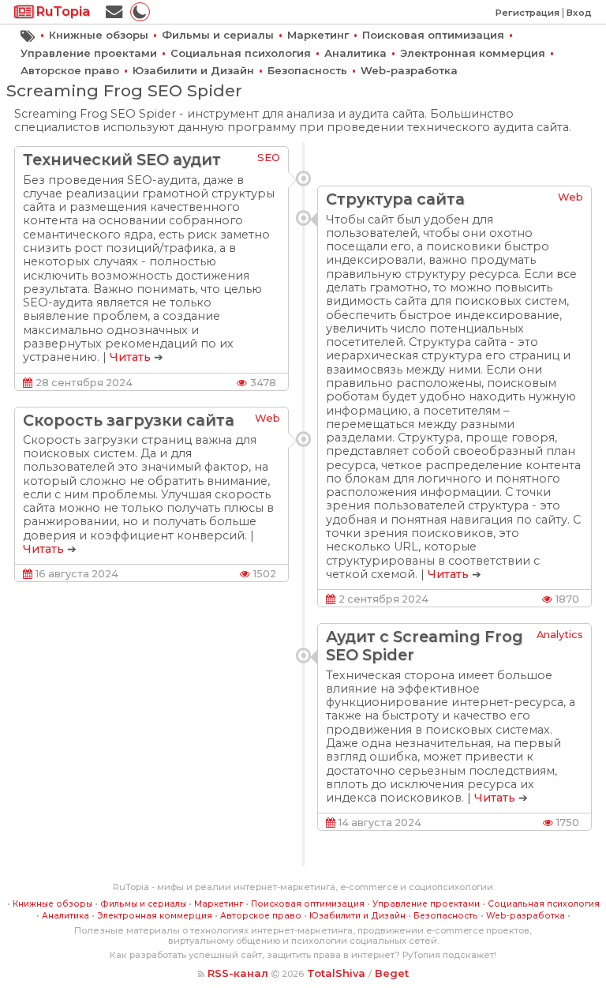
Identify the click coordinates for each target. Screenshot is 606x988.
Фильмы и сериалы (218, 34)
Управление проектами (89, 53)
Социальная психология (240, 53)
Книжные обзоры (98, 34)
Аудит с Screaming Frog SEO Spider (424, 645)
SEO (268, 157)
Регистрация (527, 12)
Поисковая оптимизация (433, 34)
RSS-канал (238, 973)
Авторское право (70, 70)
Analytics (560, 634)
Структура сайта (395, 199)
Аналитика (355, 53)
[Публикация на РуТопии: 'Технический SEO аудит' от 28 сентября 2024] (303, 178)
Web (570, 196)
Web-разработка (409, 70)
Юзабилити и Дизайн (193, 70)
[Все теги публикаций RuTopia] (28, 34)
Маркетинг (318, 34)
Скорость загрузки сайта (128, 420)
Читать (130, 357)
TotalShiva (336, 973)
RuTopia (61, 11)
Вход (579, 12)
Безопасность (307, 70)
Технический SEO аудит (122, 159)
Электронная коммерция (472, 53)
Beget (392, 973)
